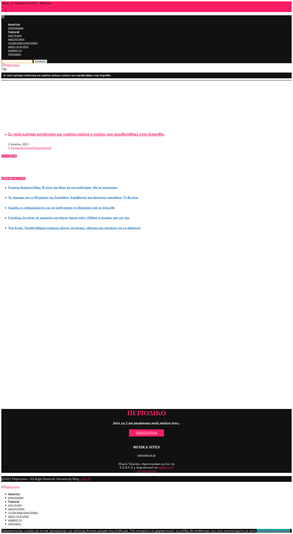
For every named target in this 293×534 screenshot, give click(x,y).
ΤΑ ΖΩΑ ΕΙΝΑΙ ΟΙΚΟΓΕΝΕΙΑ (23, 43)
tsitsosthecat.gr (147, 455)
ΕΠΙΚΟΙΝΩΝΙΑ (15, 28)
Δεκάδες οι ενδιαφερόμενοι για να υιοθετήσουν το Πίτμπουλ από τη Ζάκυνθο (61, 207)
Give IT (86, 479)
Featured (13, 32)
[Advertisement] (103, 104)
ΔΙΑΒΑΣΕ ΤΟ (15, 50)
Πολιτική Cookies (278, 530)
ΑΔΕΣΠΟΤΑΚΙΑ (16, 39)
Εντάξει (262, 530)
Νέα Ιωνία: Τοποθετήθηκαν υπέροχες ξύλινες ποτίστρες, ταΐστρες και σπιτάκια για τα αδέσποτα (74, 228)
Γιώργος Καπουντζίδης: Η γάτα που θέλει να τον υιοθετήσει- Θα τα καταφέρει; (63, 187)
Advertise (14, 24)
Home (11, 10)
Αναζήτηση (40, 61)
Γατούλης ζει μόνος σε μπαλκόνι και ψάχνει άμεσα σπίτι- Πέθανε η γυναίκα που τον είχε (69, 218)
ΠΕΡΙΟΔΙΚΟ (14, 54)
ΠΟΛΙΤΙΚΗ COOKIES (146, 471)
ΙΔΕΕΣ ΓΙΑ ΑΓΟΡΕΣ (18, 47)
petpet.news (166, 467)
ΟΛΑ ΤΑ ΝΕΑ (15, 35)
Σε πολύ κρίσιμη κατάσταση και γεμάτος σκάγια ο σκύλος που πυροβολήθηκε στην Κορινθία (86, 134)
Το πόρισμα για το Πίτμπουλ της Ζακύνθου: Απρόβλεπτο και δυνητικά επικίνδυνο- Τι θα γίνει (73, 197)
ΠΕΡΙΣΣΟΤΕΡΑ (146, 433)
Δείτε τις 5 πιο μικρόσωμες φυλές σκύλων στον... (146, 423)
